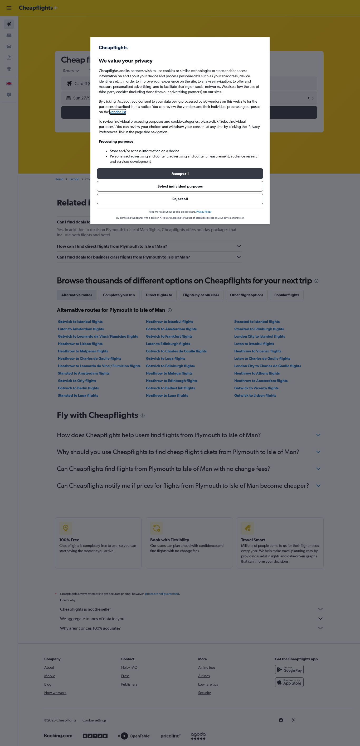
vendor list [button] (118, 112)
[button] (180, 173)
